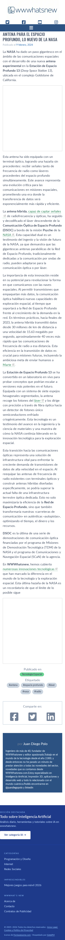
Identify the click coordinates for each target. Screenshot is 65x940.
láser (37, 400)
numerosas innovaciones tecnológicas (28, 569)
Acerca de (9, 901)
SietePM (51, 935)
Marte (7, 365)
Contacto (9, 906)
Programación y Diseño (17, 859)
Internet (8, 864)
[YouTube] (41, 22)
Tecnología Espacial (32, 674)
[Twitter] (8, 22)
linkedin (29, 788)
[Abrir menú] (32, 27)
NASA (7, 235)
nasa (26, 691)
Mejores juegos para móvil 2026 (22, 885)
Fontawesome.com (22, 935)
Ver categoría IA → (15, 835)
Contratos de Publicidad (17, 911)
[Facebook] (25, 22)
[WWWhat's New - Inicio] (33, 10)
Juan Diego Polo (35, 744)
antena (14, 685)
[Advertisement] (32, 118)
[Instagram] (57, 22)
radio (38, 691)
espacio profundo (33, 685)
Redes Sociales (12, 869)
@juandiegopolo (14, 788)
